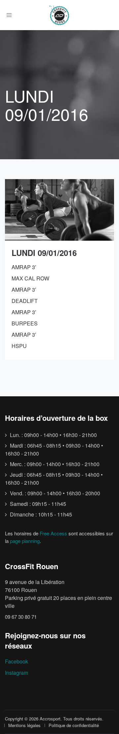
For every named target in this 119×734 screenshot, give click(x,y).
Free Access (53, 533)
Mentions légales (24, 725)
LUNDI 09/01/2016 (44, 252)
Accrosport (50, 718)
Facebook (16, 661)
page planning (25, 540)
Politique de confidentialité (74, 725)
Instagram (16, 672)
